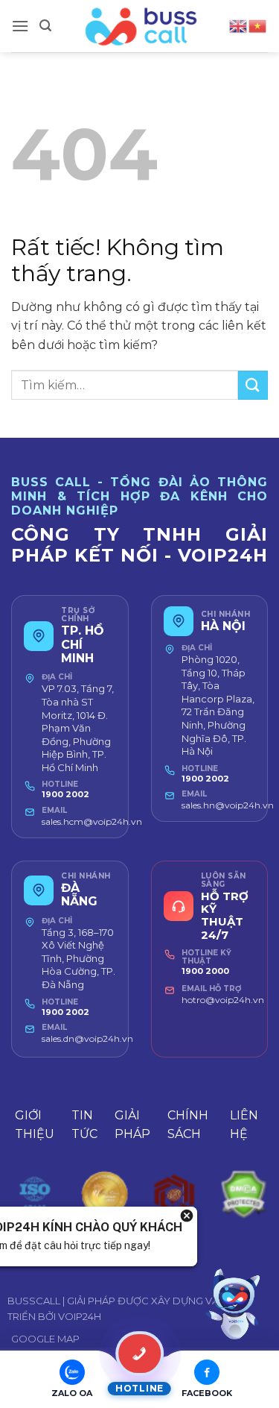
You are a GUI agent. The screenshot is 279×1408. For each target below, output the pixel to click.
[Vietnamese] (258, 25)
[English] (238, 25)
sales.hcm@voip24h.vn (92, 821)
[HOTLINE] (139, 1353)
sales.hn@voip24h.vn (228, 805)
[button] (20, 25)
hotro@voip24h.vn (223, 999)
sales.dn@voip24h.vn (87, 1038)
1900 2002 (65, 794)
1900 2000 (205, 971)
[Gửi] (253, 385)
